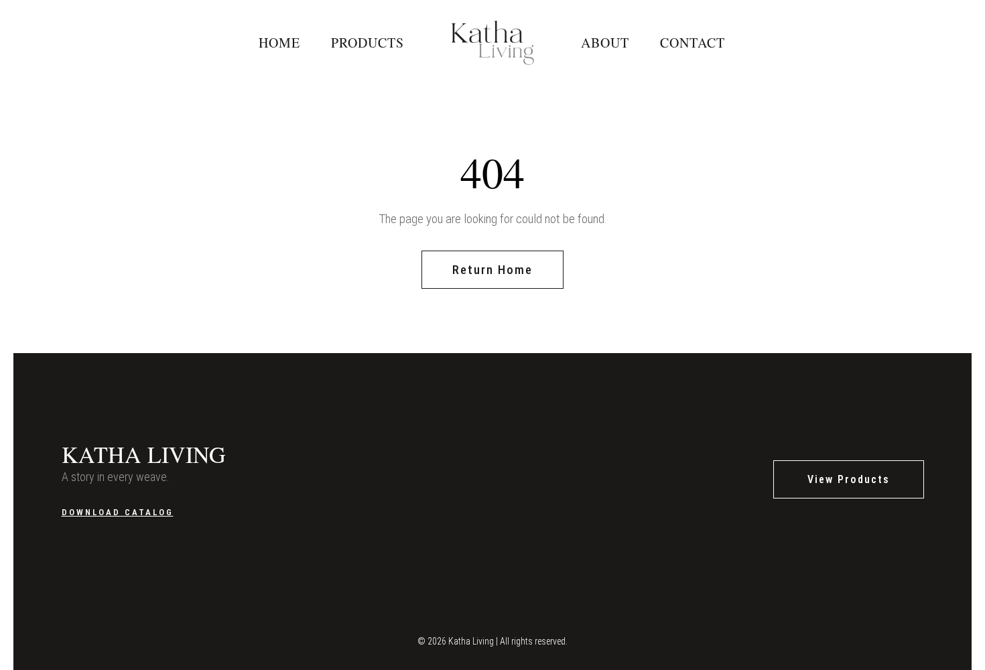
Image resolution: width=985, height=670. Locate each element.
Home (279, 43)
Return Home (492, 270)
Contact (692, 43)
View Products (848, 479)
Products (367, 43)
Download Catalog (118, 512)
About (605, 43)
